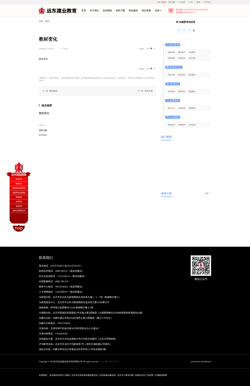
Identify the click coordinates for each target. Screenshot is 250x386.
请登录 (163, 2)
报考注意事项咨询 (18, 211)
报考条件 (181, 52)
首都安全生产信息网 (144, 375)
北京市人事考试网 (125, 375)
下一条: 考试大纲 (145, 91)
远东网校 (107, 10)
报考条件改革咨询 (18, 188)
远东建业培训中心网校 (60, 375)
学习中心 (207, 2)
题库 (198, 2)
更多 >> (208, 193)
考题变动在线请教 (18, 193)
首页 (83, 10)
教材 (47, 21)
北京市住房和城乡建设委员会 (84, 375)
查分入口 (171, 108)
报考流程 (171, 58)
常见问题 (192, 58)
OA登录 (182, 2)
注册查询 (181, 125)
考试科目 (181, 58)
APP (191, 2)
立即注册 (171, 2)
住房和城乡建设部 (107, 375)
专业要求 (192, 52)
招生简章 (146, 10)
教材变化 (44, 113)
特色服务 (133, 10)
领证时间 (171, 125)
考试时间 (171, 91)
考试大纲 (43, 130)
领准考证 (181, 91)
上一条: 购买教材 (49, 91)
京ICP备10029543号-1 (110, 361)
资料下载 (120, 10)
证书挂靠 (192, 125)
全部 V (158, 10)
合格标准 (181, 108)
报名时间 (171, 52)
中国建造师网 (161, 375)
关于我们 (94, 10)
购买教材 (43, 135)
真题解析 (192, 91)
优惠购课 (192, 108)
